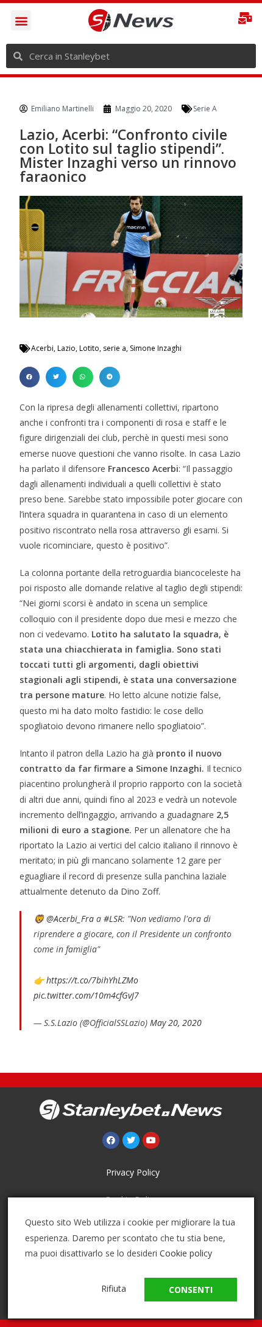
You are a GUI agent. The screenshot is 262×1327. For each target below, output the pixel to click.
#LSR (113, 918)
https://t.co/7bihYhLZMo (92, 980)
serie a (114, 348)
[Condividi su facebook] (29, 377)
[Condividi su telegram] (109, 377)
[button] (21, 20)
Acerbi (42, 348)
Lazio (66, 348)
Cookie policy (186, 1253)
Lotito (89, 348)
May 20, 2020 (176, 1022)
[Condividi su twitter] (56, 377)
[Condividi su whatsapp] (83, 377)
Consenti (191, 1289)
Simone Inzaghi (156, 348)
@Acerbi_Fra (70, 918)
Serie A (205, 108)
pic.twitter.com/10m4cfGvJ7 (86, 995)
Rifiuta (113, 1288)
